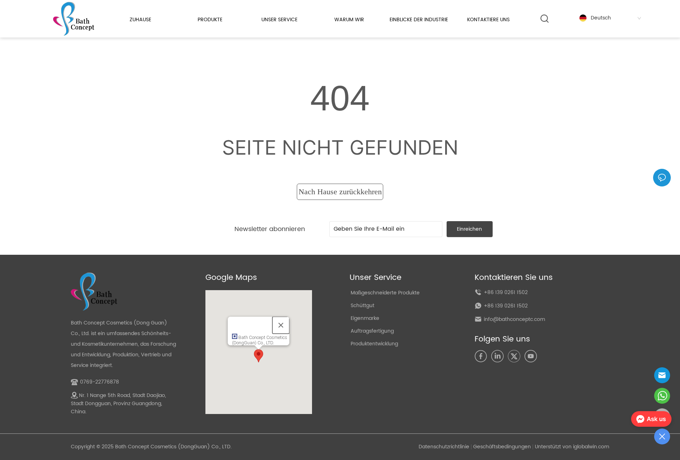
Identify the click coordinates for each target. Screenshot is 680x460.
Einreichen (469, 229)
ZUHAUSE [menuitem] (140, 20)
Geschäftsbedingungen (502, 447)
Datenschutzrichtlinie (444, 447)
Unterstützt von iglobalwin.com (572, 447)
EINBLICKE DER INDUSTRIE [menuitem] (419, 20)
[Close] (280, 325)
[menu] (314, 19)
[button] (210, 19)
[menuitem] (210, 19)
